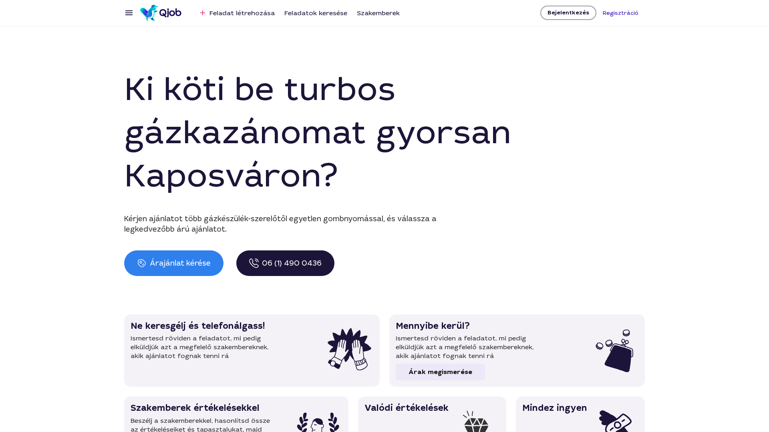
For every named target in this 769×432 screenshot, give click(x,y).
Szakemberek (378, 13)
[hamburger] (129, 12)
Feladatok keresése (315, 13)
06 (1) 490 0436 (292, 263)
